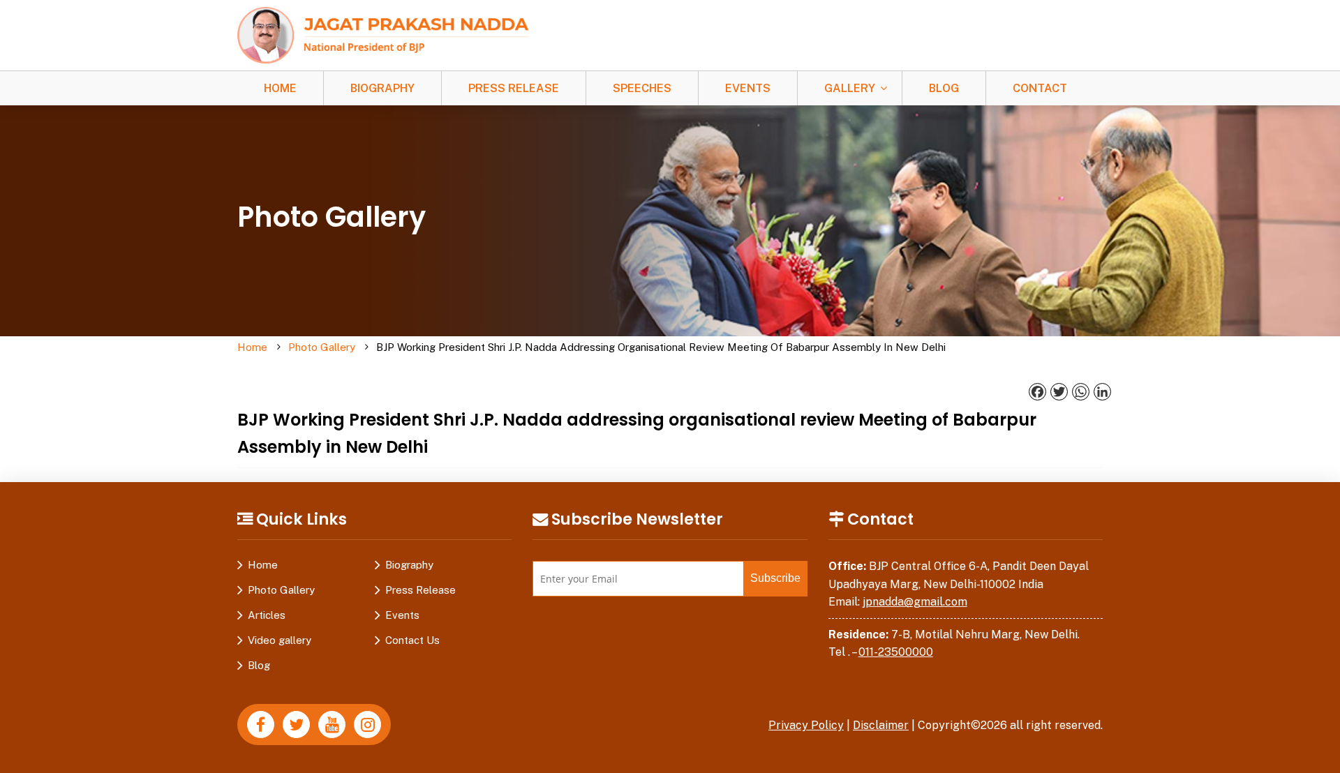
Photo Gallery (321, 347)
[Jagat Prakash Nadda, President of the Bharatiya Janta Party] (383, 34)
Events (747, 88)
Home (280, 88)
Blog (944, 88)
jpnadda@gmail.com (915, 601)
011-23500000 (895, 652)
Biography (382, 88)
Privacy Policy (806, 725)
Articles (266, 615)
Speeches (642, 88)
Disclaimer (881, 725)
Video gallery (279, 640)
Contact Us (412, 640)
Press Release (513, 88)
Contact (1040, 88)
